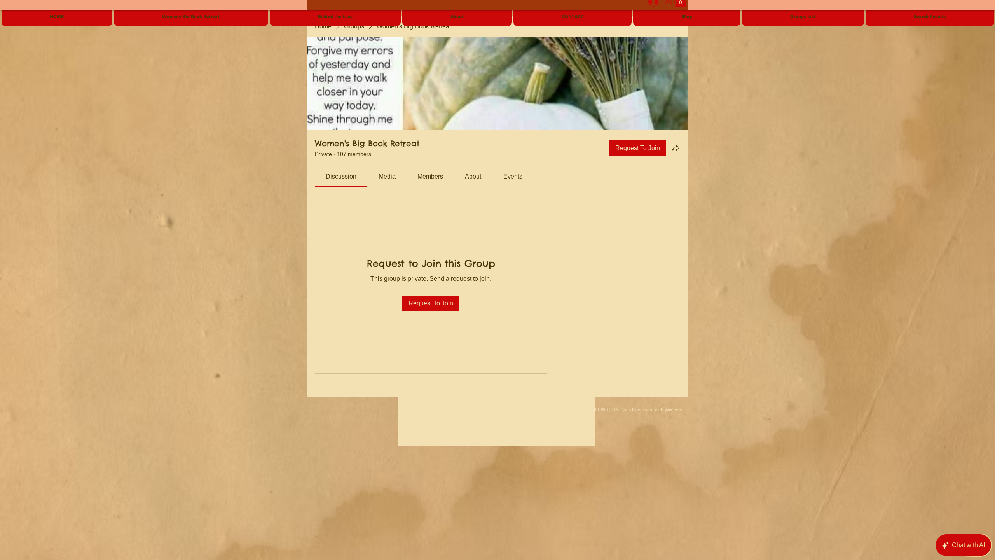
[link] (341, 176)
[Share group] (675, 147)
